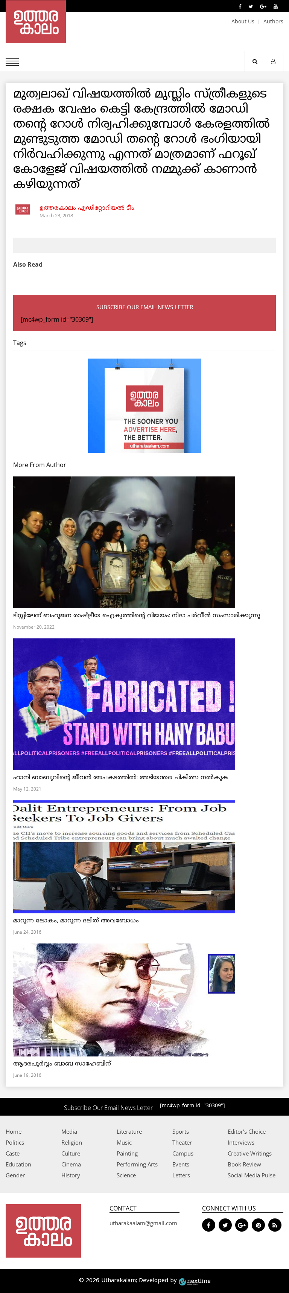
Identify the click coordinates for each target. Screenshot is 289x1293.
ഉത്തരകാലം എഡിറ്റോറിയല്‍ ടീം (87, 208)
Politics (15, 1142)
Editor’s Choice (247, 1131)
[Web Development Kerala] (194, 1280)
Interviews (241, 1142)
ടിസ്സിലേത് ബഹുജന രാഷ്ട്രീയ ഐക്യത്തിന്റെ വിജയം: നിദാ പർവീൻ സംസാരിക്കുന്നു (136, 616)
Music (124, 1142)
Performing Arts (137, 1164)
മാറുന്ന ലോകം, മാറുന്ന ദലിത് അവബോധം (76, 921)
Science (126, 1175)
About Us (242, 21)
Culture (70, 1153)
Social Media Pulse (251, 1175)
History (70, 1175)
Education (18, 1164)
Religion (71, 1142)
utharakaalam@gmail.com (143, 1223)
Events (180, 1164)
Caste (13, 1153)
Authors (273, 21)
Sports (180, 1131)
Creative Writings (250, 1153)
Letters (181, 1175)
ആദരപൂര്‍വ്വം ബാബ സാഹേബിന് (62, 1064)
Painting (127, 1153)
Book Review (244, 1164)
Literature (129, 1131)
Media (69, 1131)
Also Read (28, 264)
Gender (15, 1175)
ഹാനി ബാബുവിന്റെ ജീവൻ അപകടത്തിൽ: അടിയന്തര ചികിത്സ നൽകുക (120, 778)
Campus (182, 1153)
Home (13, 1131)
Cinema (71, 1164)
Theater (182, 1142)
